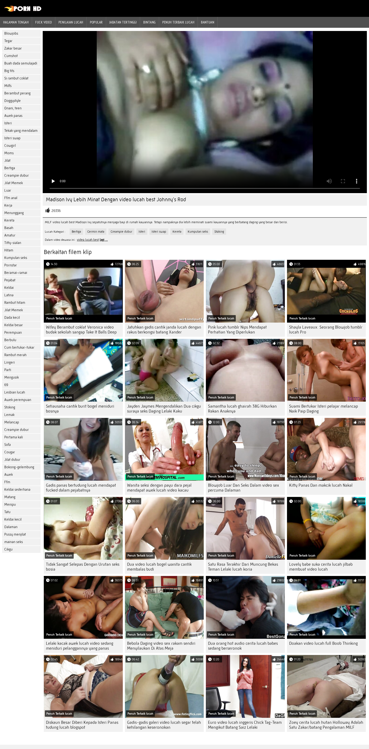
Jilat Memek (13, 183)
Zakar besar (13, 48)
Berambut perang (17, 93)
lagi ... (104, 240)
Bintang (149, 22)
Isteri (8, 123)
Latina (8, 295)
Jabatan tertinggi (123, 22)
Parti (7, 370)
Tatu (7, 512)
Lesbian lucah (14, 392)
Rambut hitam (14, 303)
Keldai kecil (13, 519)
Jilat (7, 161)
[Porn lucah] (23, 11)
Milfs (8, 86)
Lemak (9, 415)
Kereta (9, 220)
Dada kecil (12, 318)
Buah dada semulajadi (20, 63)
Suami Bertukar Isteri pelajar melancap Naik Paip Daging (323, 409)
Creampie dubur (16, 175)
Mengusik (11, 377)
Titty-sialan (12, 243)
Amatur (9, 235)
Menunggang (14, 213)
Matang (9, 497)
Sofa (7, 445)
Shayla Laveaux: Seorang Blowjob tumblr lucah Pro (325, 330)
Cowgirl (10, 146)
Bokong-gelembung (19, 467)
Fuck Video (43, 22)
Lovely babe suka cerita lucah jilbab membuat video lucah (321, 567)
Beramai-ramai (15, 273)
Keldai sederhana (17, 490)
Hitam (8, 250)
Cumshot (11, 56)
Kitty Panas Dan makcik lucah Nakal (321, 485)
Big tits (9, 71)
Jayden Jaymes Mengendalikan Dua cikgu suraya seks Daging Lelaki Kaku (164, 409)
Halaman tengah (16, 22)
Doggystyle (12, 101)
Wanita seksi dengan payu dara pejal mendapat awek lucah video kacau (159, 488)
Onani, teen (13, 108)
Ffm (7, 482)
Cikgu (8, 549)
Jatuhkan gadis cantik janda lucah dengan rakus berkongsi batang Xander (164, 330)
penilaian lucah (71, 22)
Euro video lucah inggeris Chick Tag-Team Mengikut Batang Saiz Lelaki (245, 725)
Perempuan (13, 332)
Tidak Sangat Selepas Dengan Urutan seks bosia (82, 567)
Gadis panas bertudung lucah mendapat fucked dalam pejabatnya (81, 488)
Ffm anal (10, 198)
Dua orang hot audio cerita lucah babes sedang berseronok (243, 646)
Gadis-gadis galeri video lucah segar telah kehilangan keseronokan (164, 725)
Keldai (9, 288)
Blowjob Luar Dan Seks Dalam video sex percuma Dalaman (243, 488)
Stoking (9, 407)
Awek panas (13, 116)
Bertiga (9, 168)
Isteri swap (12, 138)
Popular (96, 22)
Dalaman (11, 527)
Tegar (8, 41)
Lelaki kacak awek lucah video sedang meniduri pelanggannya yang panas (79, 646)
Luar (7, 190)
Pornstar (10, 265)
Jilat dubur (12, 460)
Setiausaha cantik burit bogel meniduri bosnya (80, 409)
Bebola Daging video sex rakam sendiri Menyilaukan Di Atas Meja (161, 646)
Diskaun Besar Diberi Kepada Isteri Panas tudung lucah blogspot (82, 725)
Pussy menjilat (15, 534)
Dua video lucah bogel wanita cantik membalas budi (159, 567)
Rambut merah (15, 355)
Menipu (10, 504)
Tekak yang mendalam (21, 131)
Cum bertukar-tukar (19, 347)
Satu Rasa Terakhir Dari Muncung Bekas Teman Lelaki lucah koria (243, 567)
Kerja (8, 205)
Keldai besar (13, 325)
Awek (8, 475)
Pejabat (9, 280)
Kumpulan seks (15, 258)
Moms (9, 153)
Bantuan (207, 22)
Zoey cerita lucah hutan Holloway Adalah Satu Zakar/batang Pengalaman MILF (326, 725)
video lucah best (88, 240)
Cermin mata (95, 232)
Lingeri (9, 362)
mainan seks (13, 542)
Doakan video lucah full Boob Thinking (323, 643)
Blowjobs (11, 33)
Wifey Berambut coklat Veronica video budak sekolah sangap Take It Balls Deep (81, 330)
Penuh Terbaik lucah (178, 22)
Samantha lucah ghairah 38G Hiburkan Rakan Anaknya (242, 409)
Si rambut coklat (16, 78)
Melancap (11, 422)
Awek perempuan (17, 400)
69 (6, 385)
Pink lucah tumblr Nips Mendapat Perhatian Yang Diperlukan (237, 330)
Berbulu (10, 340)
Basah (8, 228)
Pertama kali (13, 437)
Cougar (9, 452)
